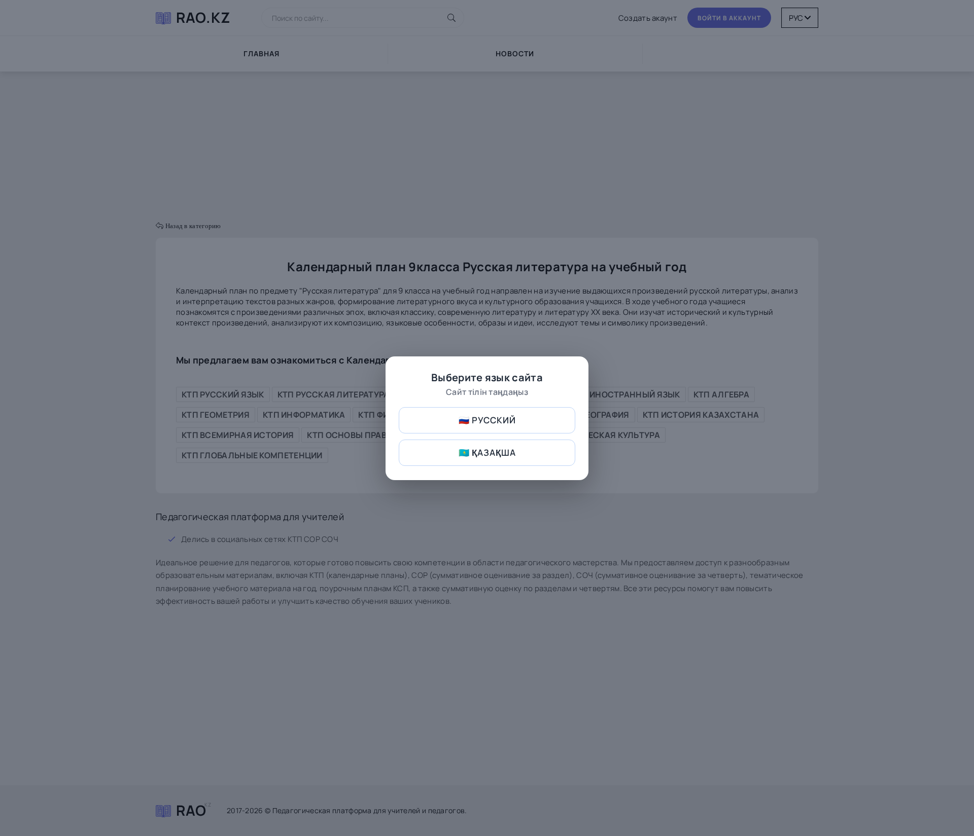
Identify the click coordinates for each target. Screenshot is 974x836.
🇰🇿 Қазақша (487, 452)
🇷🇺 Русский (487, 420)
